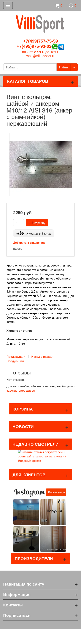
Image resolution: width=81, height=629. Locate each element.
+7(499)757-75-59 (40, 41)
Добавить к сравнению (29, 242)
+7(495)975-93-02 (34, 46)
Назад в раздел (42, 356)
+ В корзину (37, 222)
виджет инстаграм (56, 549)
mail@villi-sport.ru (40, 56)
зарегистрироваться (20, 390)
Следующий (15, 361)
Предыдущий (15, 356)
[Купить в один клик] (33, 233)
